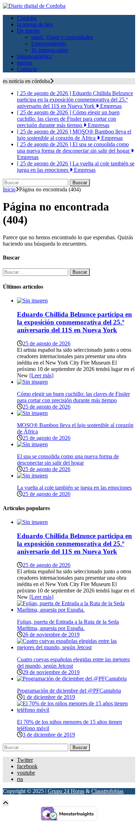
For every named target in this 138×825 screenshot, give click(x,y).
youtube (26, 773)
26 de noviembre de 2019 (51, 635)
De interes (28, 31)
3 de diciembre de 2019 (49, 735)
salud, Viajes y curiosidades (62, 37)
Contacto (27, 69)
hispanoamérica (34, 56)
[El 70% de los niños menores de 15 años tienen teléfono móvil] (76, 710)
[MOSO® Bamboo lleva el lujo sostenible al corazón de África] (32, 413)
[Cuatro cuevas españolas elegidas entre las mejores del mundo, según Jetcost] (76, 647)
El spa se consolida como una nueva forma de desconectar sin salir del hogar (68, 459)
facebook (27, 766)
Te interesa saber (49, 50)
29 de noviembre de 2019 (51, 672)
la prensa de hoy (35, 24)
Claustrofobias (107, 791)
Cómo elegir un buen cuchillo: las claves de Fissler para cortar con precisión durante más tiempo (73, 397)
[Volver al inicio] (5, 803)
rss (20, 779)
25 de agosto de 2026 (46, 343)
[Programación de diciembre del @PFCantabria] (72, 679)
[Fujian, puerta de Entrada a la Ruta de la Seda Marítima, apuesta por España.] (76, 610)
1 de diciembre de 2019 (49, 697)
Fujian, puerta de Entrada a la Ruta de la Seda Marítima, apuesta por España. (68, 625)
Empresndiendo (48, 43)
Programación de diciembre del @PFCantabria (69, 691)
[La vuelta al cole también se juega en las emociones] (32, 475)
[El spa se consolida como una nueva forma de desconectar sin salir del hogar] (32, 444)
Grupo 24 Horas (66, 791)
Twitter (25, 760)
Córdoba (26, 18)
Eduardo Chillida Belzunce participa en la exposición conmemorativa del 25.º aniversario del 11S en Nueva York (74, 322)
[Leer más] (41, 375)
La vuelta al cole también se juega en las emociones (74, 488)
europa (24, 63)
